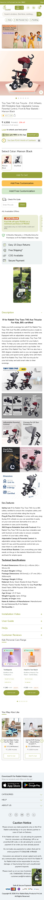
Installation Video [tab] (11, 614)
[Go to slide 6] (26, 701)
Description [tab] (8, 312)
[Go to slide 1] (17, 701)
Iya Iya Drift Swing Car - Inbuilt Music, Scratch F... (33, 742)
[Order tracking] (33, 7)
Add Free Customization (22, 183)
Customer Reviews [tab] (12, 635)
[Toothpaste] (11, 657)
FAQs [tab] (5, 628)
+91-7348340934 (16, 874)
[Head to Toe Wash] (31, 657)
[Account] (28, 7)
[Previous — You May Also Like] (2, 741)
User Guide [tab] (8, 621)
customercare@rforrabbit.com (22, 876)
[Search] (39, 14)
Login (4, 129)
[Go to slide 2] (19, 701)
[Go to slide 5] (24, 701)
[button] (3, 115)
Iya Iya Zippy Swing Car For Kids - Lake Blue (11, 742)
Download (31, 135)
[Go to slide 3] (21, 701)
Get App (17, 7)
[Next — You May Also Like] (41, 741)
